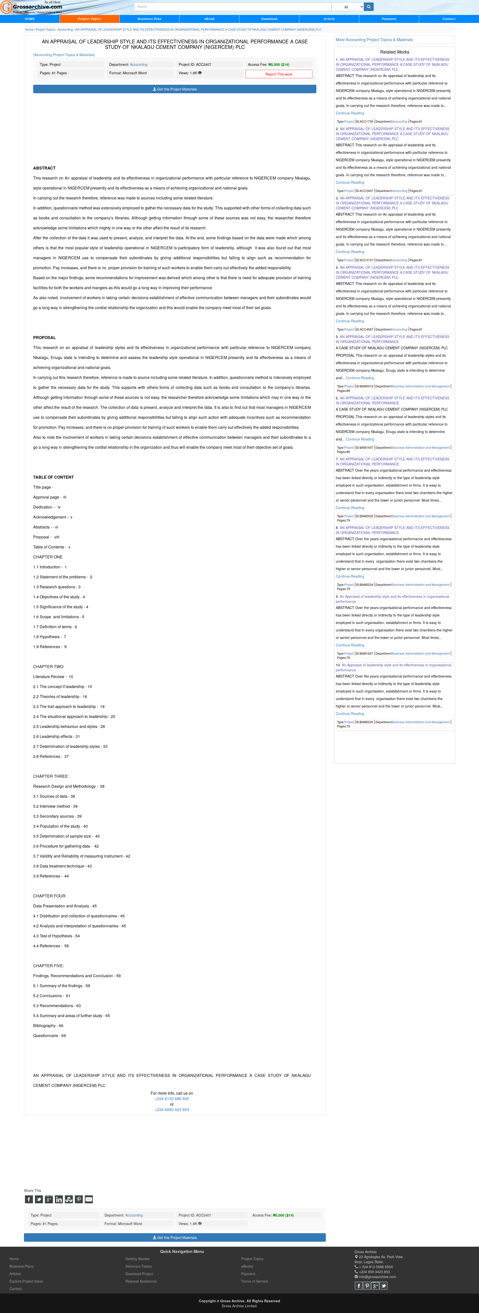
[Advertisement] (174, 128)
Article (329, 19)
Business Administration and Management (421, 386)
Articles (15, 1273)
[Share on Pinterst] (79, 1199)
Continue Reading (350, 112)
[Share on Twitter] (39, 1199)
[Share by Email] (89, 1199)
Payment (389, 19)
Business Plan (149, 19)
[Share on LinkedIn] (59, 1199)
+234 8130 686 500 (172, 1098)
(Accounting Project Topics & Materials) (64, 54)
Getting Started (137, 1258)
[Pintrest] (367, 1286)
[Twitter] (383, 1286)
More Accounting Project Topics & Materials (374, 39)
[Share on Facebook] (29, 1199)
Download (269, 19)
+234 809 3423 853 (374, 1271)
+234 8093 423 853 (172, 1109)
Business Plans (21, 1266)
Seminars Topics (138, 1266)
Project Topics (90, 19)
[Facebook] (359, 1286)
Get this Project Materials (176, 89)
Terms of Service (254, 1281)
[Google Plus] (375, 1286)
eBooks (247, 1266)
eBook (209, 19)
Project (349, 121)
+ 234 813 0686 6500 (375, 1266)
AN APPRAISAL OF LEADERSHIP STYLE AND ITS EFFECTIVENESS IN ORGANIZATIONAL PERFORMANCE (392, 339)
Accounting (138, 64)
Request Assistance (141, 1281)
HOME (30, 19)
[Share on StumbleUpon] (69, 1199)
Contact (449, 19)
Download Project (139, 1273)
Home (14, 1258)
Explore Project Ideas (26, 1281)
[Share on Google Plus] (49, 1199)
